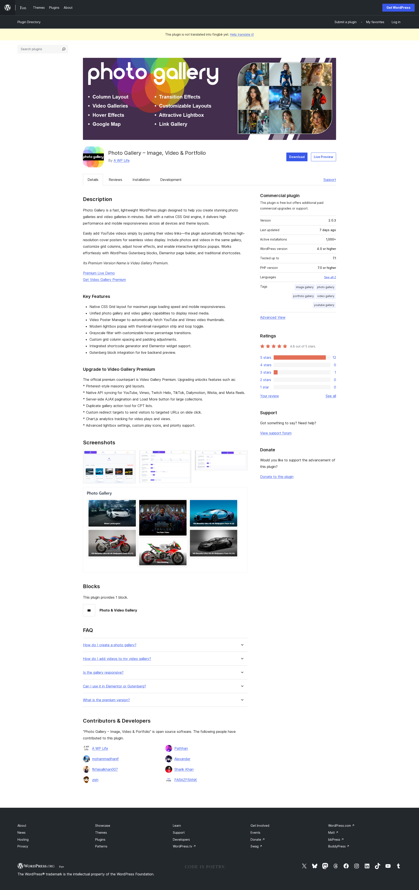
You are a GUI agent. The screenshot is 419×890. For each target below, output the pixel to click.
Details (93, 179)
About (21, 825)
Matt (333, 832)
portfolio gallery (303, 296)
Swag (256, 846)
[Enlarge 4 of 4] (241, 493)
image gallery (305, 287)
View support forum (276, 433)
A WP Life (122, 160)
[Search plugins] (63, 49)
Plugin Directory (29, 22)
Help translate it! (242, 34)
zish (95, 780)
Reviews (115, 179)
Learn (177, 825)
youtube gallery (324, 305)
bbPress (336, 839)
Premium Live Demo (99, 273)
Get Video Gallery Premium (104, 279)
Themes (101, 832)
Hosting (23, 839)
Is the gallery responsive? (103, 672)
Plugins (100, 839)
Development (171, 179)
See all (331, 396)
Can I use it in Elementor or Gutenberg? (114, 686)
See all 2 (330, 277)
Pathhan (181, 748)
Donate (258, 839)
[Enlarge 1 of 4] (129, 456)
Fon (61, 866)
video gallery (325, 296)
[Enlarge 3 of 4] (241, 456)
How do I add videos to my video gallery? (117, 659)
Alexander (182, 759)
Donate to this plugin (277, 476)
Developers (181, 839)
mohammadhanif (105, 759)
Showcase (102, 825)
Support (329, 179)
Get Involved (260, 825)
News (21, 832)
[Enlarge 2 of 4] (185, 456)
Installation (141, 179)
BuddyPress (338, 846)
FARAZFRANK (185, 780)
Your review (269, 396)
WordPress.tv (184, 846)
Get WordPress (398, 7)
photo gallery (325, 287)
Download (297, 157)
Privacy (22, 846)
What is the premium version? (106, 700)
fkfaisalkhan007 (105, 769)
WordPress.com (341, 825)
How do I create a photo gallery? (109, 645)
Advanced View (272, 317)
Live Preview (323, 157)
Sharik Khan (184, 769)
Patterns (101, 846)
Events (255, 832)
